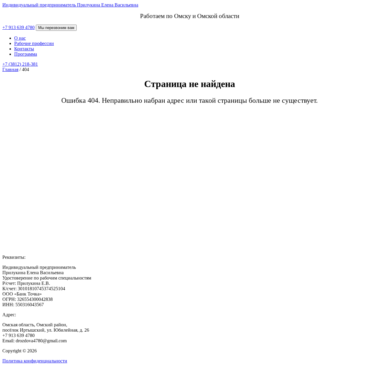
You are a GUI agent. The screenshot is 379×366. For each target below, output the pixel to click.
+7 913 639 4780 (18, 27)
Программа (25, 54)
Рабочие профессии (34, 43)
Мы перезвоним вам (56, 27)
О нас (20, 38)
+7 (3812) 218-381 (20, 64)
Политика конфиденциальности (34, 360)
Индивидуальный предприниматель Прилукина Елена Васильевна (70, 4)
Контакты (24, 48)
